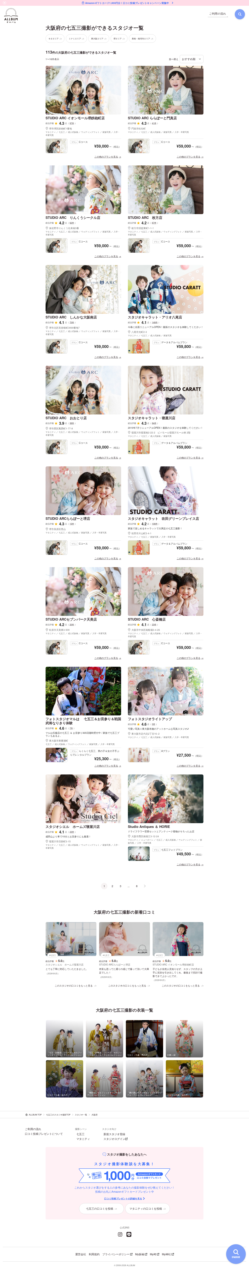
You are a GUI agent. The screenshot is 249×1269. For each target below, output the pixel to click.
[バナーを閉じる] (4, 2)
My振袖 (139, 1254)
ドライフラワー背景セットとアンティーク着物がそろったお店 (161, 831)
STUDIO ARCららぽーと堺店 (68, 518)
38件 (72, 423)
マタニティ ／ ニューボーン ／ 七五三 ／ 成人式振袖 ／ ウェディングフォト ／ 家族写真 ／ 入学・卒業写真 (165, 841)
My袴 (153, 1254)
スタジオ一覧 (81, 1114)
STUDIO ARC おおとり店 (66, 417)
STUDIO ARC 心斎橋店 (147, 619)
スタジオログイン (114, 1139)
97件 (72, 123)
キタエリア (53, 38)
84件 (154, 423)
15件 (72, 523)
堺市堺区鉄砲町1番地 (60, 128)
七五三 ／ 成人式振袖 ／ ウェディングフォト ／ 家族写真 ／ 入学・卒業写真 (80, 744)
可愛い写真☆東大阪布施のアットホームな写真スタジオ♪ (158, 728)
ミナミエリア (75, 38)
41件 (154, 123)
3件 (153, 724)
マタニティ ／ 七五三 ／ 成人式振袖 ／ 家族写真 (150, 335)
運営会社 (80, 1254)
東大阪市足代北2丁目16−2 (145, 733)
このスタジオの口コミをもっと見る (74, 985)
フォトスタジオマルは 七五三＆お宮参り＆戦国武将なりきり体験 (83, 720)
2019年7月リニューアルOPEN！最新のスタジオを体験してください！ (165, 427)
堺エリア (117, 38)
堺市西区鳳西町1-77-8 (61, 428)
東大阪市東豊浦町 (58, 740)
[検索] (240, 14)
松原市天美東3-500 (59, 629)
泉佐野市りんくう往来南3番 (64, 228)
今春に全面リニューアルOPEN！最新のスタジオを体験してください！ (165, 327)
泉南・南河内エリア (141, 38)
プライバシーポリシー (115, 1254)
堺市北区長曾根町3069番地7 (64, 327)
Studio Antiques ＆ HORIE (149, 826)
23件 (154, 624)
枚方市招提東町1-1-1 (142, 228)
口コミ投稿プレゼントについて (44, 1133)
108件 (155, 523)
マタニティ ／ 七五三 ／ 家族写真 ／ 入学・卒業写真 (152, 536)
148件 (155, 322)
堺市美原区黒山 (57, 529)
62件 (72, 222)
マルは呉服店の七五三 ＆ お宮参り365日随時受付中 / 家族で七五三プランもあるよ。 (82, 734)
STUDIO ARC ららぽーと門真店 (152, 117)
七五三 (80, 1134)
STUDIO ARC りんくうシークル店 (73, 217)
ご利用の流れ (33, 1129)
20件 (72, 624)
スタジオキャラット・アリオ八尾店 (155, 317)
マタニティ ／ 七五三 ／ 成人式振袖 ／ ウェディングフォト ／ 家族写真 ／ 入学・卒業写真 (83, 133)
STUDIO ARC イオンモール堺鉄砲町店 (75, 117)
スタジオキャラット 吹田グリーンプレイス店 (163, 518)
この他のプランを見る (106, 156)
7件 (71, 728)
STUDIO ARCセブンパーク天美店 (71, 619)
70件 (72, 322)
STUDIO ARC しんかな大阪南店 (71, 317)
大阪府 (94, 1114)
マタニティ (83, 1139)
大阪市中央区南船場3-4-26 (145, 629)
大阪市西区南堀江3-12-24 (145, 836)
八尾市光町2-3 (139, 332)
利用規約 (94, 1254)
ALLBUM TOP (35, 1114)
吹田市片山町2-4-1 (141, 533)
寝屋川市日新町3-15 (60, 841)
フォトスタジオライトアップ (150, 718)
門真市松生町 (138, 128)
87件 (154, 222)
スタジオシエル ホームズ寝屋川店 (73, 826)
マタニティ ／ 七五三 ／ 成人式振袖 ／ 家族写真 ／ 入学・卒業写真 (158, 131)
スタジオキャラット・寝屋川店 (151, 417)
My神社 (166, 1254)
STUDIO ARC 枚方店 (145, 217)
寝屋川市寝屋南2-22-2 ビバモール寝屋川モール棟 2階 (160, 432)
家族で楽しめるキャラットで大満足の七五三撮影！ (155, 528)
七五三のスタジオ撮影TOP (58, 1114)
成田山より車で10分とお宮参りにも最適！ (68, 836)
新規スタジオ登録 (114, 1134)
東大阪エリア (97, 38)
